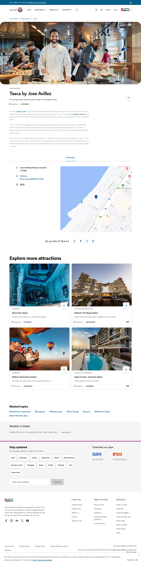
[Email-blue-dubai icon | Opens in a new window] (93, 241)
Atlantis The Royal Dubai (86, 313)
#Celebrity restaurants (20, 412)
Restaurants (25, 18)
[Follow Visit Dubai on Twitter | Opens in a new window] (22, 520)
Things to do (53, 9)
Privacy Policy (121, 549)
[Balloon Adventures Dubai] (39, 349)
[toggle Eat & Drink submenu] (71, 9)
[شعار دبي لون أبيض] (9, 500)
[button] (132, 560)
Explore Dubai (39, 9)
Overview (70, 157)
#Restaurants (56, 412)
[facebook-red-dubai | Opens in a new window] (80, 241)
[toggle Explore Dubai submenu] (45, 9)
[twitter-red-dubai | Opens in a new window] (86, 241)
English (108, 9)
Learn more (65, 432)
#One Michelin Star (18, 416)
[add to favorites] (128, 98)
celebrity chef (21, 111)
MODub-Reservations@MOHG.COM (31, 178)
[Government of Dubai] (16, 9)
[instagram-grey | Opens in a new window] (11, 520)
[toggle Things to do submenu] (58, 9)
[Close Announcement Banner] (131, 2)
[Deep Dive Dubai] (39, 285)
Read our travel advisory (37, 2)
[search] (96, 9)
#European (40, 412)
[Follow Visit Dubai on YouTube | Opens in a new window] (27, 520)
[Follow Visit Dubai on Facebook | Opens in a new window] (6, 520)
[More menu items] (77, 10)
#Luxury (86, 412)
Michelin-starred (79, 114)
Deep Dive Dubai (20, 313)
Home (29, 9)
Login (115, 9)
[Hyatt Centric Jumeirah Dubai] (102, 349)
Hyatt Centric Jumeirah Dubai (88, 377)
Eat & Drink (66, 9)
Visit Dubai (13, 18)
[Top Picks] (101, 9)
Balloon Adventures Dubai (24, 377)
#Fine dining (72, 412)
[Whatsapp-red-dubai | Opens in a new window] (74, 241)
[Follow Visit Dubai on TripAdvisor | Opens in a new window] (16, 520)
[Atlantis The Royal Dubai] (102, 285)
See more (16, 395)
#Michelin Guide (102, 412)
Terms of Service (131, 550)
